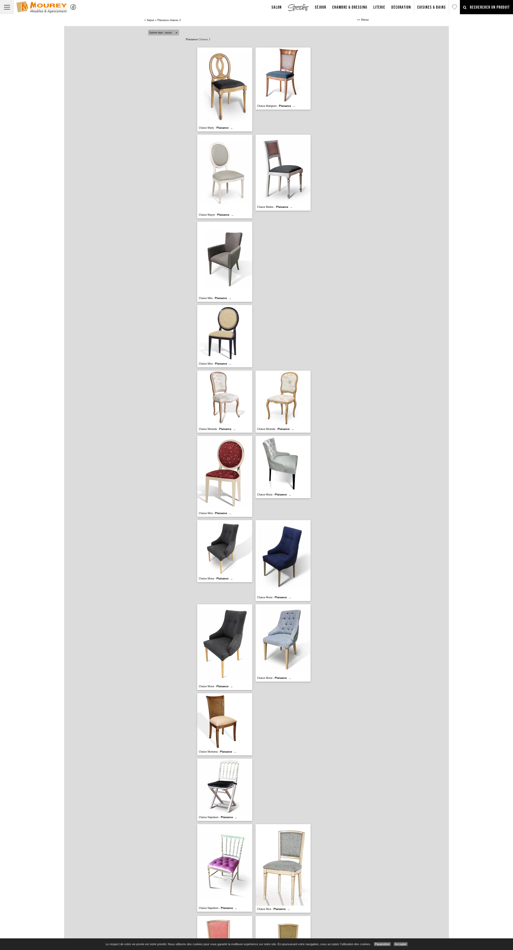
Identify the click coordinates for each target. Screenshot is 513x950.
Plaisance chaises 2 (169, 20)
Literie (379, 7)
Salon (277, 7)
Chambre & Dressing (349, 7)
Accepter (400, 944)
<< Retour (363, 19)
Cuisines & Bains (431, 7)
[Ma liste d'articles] (454, 7)
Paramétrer (382, 944)
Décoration (401, 7)
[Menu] (7, 7)
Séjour (320, 7)
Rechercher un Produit (488, 7)
